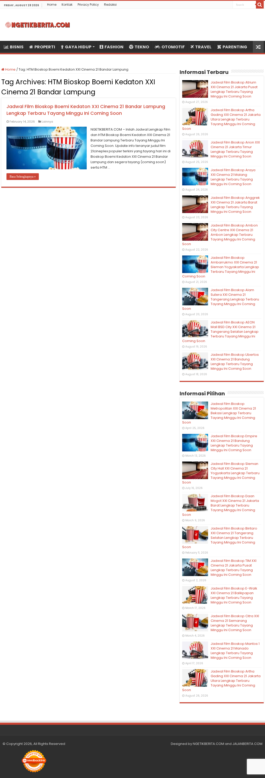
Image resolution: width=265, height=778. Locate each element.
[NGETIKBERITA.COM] (37, 25)
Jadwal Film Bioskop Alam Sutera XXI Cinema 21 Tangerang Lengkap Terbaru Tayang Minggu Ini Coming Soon (220, 299)
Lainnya (47, 121)
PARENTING (235, 47)
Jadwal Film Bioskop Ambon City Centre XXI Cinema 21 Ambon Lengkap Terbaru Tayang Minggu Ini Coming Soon (220, 234)
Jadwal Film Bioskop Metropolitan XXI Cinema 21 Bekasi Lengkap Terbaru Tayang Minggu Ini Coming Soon (219, 413)
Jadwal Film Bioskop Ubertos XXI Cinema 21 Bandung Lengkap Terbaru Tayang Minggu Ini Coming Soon (235, 361)
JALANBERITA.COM (247, 743)
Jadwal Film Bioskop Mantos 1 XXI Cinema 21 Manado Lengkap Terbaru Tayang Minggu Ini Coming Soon (235, 650)
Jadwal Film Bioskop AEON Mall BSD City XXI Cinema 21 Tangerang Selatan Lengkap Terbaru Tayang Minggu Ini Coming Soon (220, 331)
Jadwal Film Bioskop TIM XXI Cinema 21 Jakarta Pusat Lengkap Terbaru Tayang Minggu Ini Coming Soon (233, 567)
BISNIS (17, 47)
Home (51, 4)
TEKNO (142, 47)
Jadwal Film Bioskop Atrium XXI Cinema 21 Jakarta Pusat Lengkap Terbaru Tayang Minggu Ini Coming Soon (234, 89)
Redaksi (110, 4)
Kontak (67, 4)
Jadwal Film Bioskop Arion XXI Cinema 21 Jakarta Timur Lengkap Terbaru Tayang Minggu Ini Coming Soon (235, 149)
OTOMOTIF (173, 47)
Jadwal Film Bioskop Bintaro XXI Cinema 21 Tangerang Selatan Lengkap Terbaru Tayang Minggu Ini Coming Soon (219, 537)
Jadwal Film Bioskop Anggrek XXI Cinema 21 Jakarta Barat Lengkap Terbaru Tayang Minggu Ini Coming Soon (235, 204)
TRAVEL (203, 47)
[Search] (260, 5)
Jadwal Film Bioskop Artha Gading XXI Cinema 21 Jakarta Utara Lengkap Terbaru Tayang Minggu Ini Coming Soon (221, 119)
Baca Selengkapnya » (23, 176)
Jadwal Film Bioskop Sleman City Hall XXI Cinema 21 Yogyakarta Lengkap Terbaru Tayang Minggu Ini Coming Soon (221, 473)
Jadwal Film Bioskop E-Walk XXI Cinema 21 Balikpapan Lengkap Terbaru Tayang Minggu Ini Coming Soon (234, 595)
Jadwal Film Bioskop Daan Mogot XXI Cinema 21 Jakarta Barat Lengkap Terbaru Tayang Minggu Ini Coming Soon (220, 505)
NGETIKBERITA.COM (208, 743)
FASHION (114, 47)
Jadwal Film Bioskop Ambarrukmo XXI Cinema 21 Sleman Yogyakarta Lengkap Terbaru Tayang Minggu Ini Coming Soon (220, 267)
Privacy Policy (88, 4)
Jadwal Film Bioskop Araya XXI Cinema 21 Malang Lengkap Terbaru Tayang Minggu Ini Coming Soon (233, 177)
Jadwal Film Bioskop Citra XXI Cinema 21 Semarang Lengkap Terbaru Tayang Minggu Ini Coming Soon (235, 623)
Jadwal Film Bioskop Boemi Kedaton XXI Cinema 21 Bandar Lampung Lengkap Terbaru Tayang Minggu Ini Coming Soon (85, 109)
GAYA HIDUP (78, 47)
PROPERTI (44, 47)
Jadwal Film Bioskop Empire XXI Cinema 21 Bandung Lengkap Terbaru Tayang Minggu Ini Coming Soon (234, 443)
